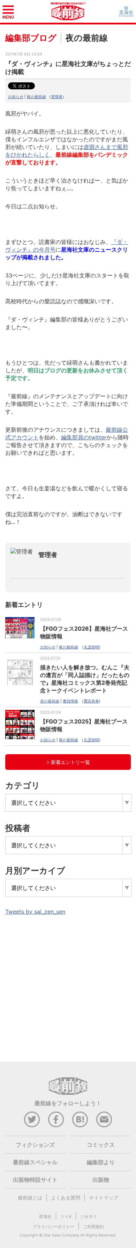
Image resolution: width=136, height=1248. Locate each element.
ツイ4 (65, 1216)
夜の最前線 (36, 96)
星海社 (45, 1216)
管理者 (56, 96)
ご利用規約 (93, 1226)
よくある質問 (65, 1198)
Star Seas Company (61, 1235)
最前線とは (30, 1198)
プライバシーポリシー (53, 1226)
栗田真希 (91, 701)
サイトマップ (103, 1198)
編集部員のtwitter (83, 437)
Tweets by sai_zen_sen (35, 911)
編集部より (101, 1162)
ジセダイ (88, 1216)
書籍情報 (70, 701)
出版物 (100, 1179)
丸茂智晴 (91, 647)
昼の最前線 (49, 701)
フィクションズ (35, 1144)
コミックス (101, 1144)
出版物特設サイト (35, 1179)
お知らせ (15, 96)
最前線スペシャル (35, 1162)
